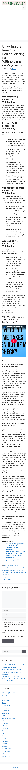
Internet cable (6, 726)
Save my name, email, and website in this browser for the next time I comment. (14, 624)
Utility (4, 754)
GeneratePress (14, 767)
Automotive (5, 700)
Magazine (5, 728)
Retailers (4, 743)
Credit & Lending (7, 708)
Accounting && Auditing (11, 565)
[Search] (24, 651)
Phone (4, 738)
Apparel (4, 698)
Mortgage (5, 736)
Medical (4, 731)
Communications (7, 705)
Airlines (4, 695)
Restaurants (5, 741)
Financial (5, 715)
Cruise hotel (5, 710)
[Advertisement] (14, 26)
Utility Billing (6, 756)
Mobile (4, 733)
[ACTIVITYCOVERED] (14, 3)
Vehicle (4, 759)
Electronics (5, 713)
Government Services (8, 718)
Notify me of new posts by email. (13, 636)
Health (4, 720)
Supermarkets (6, 748)
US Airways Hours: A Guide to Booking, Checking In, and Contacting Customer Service (13, 678)
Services (4, 746)
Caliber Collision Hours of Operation (13, 664)
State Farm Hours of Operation (11, 669)
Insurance (5, 723)
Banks (4, 703)
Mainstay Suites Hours (9, 667)
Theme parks (6, 751)
